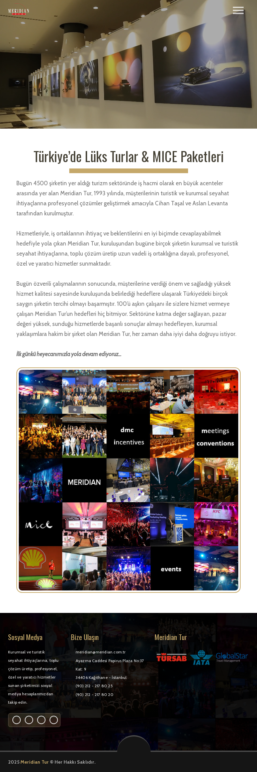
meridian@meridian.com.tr (101, 651)
